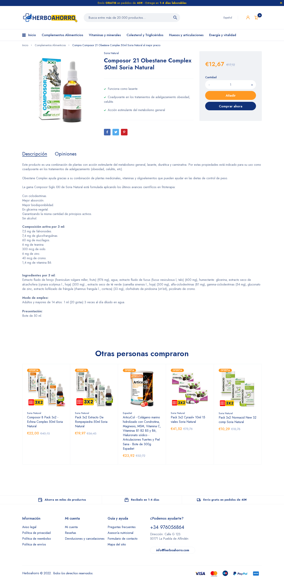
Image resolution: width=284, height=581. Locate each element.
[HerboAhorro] (50, 17)
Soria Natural (111, 53)
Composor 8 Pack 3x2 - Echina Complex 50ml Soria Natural (45, 421)
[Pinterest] (124, 132)
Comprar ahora (230, 106)
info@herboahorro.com (172, 550)
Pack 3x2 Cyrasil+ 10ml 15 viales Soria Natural (188, 419)
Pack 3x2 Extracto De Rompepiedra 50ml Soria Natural (91, 421)
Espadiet (127, 413)
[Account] (248, 17)
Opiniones (66, 154)
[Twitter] (115, 132)
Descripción (34, 154)
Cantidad (211, 77)
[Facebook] (107, 132)
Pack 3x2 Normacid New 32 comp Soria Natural (237, 419)
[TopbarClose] (281, 3)
